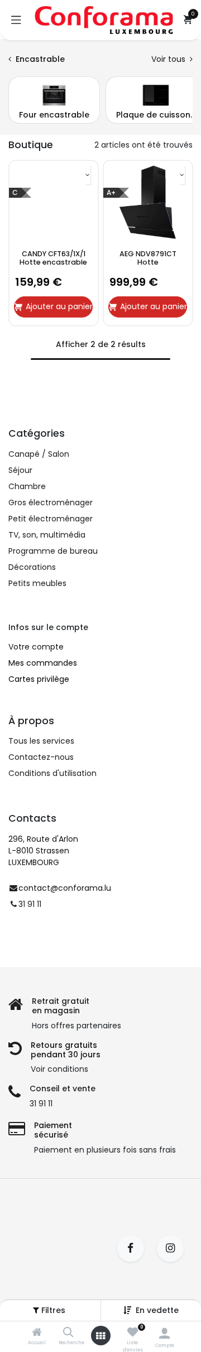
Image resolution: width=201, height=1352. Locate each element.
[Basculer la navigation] (16, 20)
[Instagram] (174, 1248)
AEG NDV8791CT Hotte (147, 258)
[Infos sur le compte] (164, 1333)
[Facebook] (134, 1248)
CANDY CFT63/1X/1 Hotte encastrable (53, 258)
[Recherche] (68, 1333)
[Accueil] (37, 1333)
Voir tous (169, 59)
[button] (157, 1310)
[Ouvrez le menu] (100, 1336)
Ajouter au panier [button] (59, 306)
